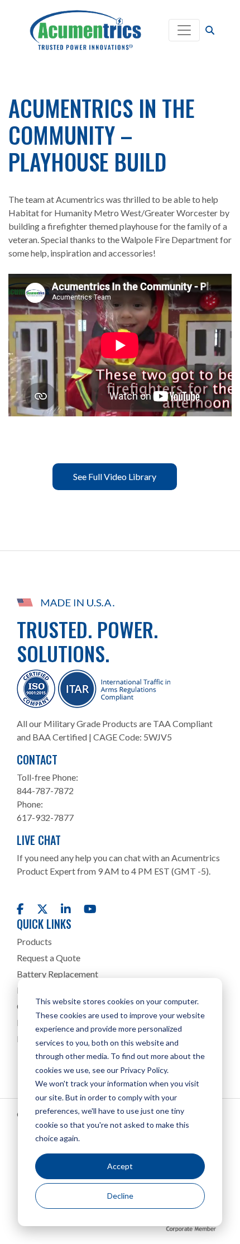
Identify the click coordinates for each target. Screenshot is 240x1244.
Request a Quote (48, 957)
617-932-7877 (45, 817)
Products (34, 941)
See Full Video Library (114, 476)
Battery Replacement (57, 973)
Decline (120, 1195)
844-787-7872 (45, 790)
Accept (120, 1166)
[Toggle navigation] (184, 30)
